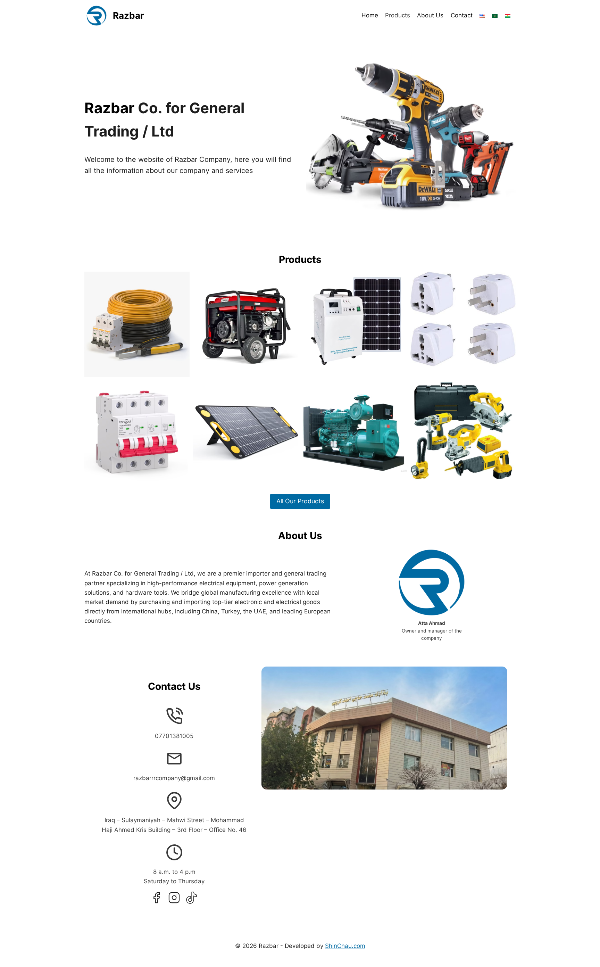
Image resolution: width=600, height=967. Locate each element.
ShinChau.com (345, 945)
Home (369, 15)
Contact (462, 15)
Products (397, 15)
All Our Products (300, 501)
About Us (430, 15)
